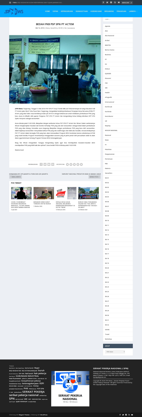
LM (106, 121)
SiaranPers (54, 28)
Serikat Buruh (18, 392)
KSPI (42, 383)
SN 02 (107, 183)
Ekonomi (108, 78)
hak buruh (29, 373)
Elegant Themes (24, 415)
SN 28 (107, 306)
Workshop (108, 339)
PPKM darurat (32, 389)
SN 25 (107, 292)
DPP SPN (21, 374)
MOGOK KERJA (13, 386)
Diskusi (107, 69)
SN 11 (107, 225)
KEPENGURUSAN (67, 11)
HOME (47, 11)
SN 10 (107, 220)
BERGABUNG (109, 11)
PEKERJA (36, 386)
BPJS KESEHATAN (15, 371)
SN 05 (107, 197)
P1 (106, 145)
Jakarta (24, 378)
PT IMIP (11, 392)
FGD (106, 83)
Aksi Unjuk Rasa (20, 368)
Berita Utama (109, 50)
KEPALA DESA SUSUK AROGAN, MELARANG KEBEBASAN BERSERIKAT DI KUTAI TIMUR (65, 204)
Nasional (108, 135)
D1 (106, 59)
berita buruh (29, 368)
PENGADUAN (121, 11)
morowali (20, 386)
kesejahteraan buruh (14, 381)
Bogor (37, 368)
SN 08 (107, 211)
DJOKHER (108, 73)
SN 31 (107, 320)
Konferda (108, 111)
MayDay (108, 126)
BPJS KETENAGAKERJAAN (29, 371)
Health (107, 92)
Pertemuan (109, 159)
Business (108, 54)
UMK (25, 399)
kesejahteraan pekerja (31, 381)
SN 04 (107, 192)
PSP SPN (40, 389)
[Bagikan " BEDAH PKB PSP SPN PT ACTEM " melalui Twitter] (45, 164)
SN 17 (107, 254)
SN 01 (107, 178)
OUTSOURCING (28, 386)
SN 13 (107, 235)
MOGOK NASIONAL (111, 130)
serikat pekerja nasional (24, 395)
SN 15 (107, 244)
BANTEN (108, 45)
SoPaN (55, 11)
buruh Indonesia (13, 373)
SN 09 (60, 28)
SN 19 (107, 263)
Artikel (107, 40)
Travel (107, 334)
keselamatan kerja (15, 384)
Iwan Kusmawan (15, 378)
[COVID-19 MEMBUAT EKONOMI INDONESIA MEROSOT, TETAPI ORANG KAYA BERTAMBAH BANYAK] (21, 193)
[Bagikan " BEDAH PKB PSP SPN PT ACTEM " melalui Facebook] (41, 164)
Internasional (109, 102)
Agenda (107, 26)
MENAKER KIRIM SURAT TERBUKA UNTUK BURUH (42, 203)
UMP (29, 399)
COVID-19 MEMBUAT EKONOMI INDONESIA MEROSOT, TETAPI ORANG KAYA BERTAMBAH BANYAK (20, 204)
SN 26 (107, 296)
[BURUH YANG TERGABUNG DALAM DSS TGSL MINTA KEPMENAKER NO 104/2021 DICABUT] (88, 193)
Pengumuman (109, 154)
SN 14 (107, 239)
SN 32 (107, 325)
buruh (41, 370)
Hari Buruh (12, 376)
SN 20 (107, 268)
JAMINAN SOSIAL (32, 378)
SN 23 (107, 282)
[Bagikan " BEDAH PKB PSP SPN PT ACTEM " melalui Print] (53, 164)
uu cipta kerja (32, 401)
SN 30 (107, 315)
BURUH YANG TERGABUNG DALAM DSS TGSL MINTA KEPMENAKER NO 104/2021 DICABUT (87, 204)
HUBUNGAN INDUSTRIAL (27, 376)
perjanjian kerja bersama (16, 389)
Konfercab (108, 107)
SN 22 (107, 277)
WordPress (43, 415)
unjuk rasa (44, 399)
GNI (106, 88)
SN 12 (107, 230)
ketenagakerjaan (30, 383)
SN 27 (107, 301)
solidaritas (42, 395)
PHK (26, 388)
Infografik (108, 97)
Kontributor (109, 116)
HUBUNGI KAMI (96, 11)
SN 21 (107, 273)
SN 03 (107, 187)
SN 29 (107, 310)
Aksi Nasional (109, 36)
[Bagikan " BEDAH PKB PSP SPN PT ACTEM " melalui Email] (49, 164)
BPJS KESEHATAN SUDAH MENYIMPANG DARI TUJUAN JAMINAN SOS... (39, 2)
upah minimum (21, 401)
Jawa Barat (41, 378)
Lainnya (132, 11)
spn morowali (19, 399)
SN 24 (107, 287)
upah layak (12, 401)
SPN (12, 398)
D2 (106, 64)
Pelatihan (108, 149)
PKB (106, 164)
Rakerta (107, 168)
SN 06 (107, 202)
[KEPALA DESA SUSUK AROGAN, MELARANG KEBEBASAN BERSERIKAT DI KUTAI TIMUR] (66, 193)
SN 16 (107, 249)
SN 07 (107, 206)
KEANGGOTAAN (82, 11)
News (48, 28)
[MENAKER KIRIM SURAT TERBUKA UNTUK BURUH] (44, 193)
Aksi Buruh (12, 368)
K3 (46, 378)
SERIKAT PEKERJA (33, 391)
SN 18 (107, 258)
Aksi (106, 31)
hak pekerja (40, 373)
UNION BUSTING (36, 399)
